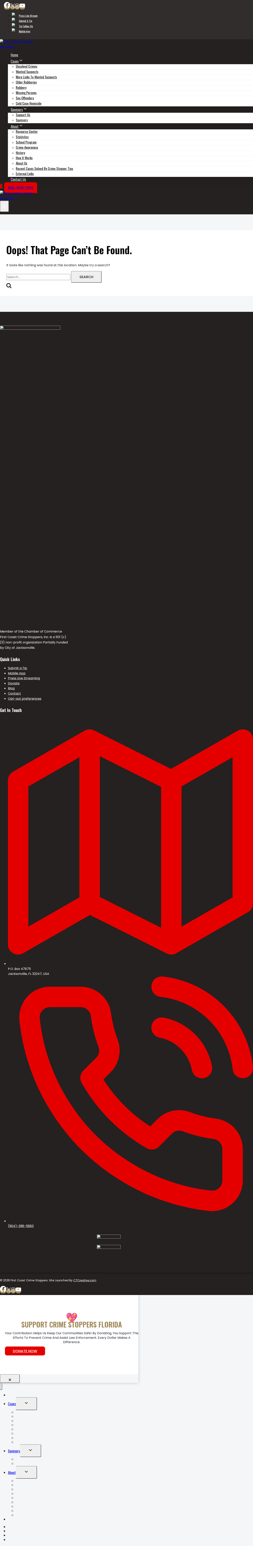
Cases (12, 1403)
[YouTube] (22, 7)
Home (14, 54)
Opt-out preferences (24, 698)
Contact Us (18, 179)
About (12, 1472)
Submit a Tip (25, 21)
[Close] (10, 1378)
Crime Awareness (27, 147)
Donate (14, 683)
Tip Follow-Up (26, 26)
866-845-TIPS (20, 187)
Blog (11, 688)
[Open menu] (4, 206)
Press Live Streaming (24, 678)
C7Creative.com (84, 1280)
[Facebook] (7, 7)
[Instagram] (17, 7)
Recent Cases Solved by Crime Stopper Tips (44, 168)
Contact (14, 693)
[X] (12, 7)
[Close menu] (1, 1386)
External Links (25, 173)
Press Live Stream (28, 15)
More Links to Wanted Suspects (37, 1420)
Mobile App (24, 31)
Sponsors (22, 119)
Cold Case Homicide (29, 103)
